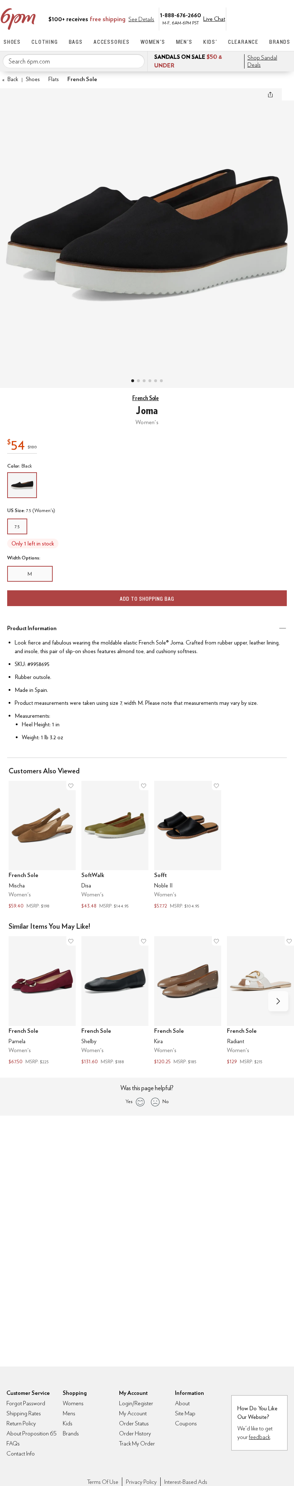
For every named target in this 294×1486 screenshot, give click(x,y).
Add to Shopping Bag (147, 598)
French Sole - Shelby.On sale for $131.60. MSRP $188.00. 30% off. (114, 1001)
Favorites (271, 18)
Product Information (32, 628)
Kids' (210, 41)
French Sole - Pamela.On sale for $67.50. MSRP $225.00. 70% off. (42, 1001)
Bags (76, 41)
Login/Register (136, 1403)
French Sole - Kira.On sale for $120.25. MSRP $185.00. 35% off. (187, 1001)
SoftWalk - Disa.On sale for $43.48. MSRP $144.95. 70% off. (114, 846)
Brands (279, 41)
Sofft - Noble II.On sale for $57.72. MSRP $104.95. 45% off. (187, 846)
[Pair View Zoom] (147, 231)
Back (10, 79)
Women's (153, 41)
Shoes (12, 41)
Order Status (134, 1423)
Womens (73, 1403)
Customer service (256, 18)
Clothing (45, 41)
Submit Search (136, 61)
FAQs (13, 1443)
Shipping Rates (23, 1413)
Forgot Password (25, 1403)
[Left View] (149, 380)
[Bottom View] (144, 380)
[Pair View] (132, 380)
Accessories (112, 41)
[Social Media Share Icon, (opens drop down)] (270, 94)
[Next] (278, 1001)
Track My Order (137, 1443)
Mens (69, 1413)
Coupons (186, 1423)
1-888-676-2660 (180, 15)
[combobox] (73, 61)
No (165, 1101)
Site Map (185, 1413)
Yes (128, 1101)
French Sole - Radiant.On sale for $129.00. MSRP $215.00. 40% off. (260, 1001)
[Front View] (161, 380)
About (182, 1403)
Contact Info (20, 1453)
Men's (184, 41)
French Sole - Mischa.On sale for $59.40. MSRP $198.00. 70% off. (42, 846)
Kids (67, 1423)
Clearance (243, 41)
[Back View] (155, 380)
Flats (53, 79)
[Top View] (138, 380)
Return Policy (21, 1423)
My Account (241, 18)
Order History (135, 1433)
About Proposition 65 (31, 1433)
